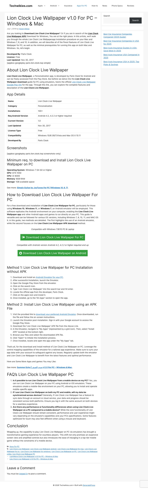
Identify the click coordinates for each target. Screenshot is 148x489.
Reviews (130, 6)
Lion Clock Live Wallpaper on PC (64, 451)
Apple (40, 6)
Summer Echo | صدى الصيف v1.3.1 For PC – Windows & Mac (44, 367)
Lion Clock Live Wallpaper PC (23, 454)
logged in (23, 474)
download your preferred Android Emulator (56, 314)
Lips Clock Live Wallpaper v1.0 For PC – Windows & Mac (31, 459)
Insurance (68, 6)
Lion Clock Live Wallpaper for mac (70, 449)
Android (53, 6)
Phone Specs (117, 6)
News (104, 6)
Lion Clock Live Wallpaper (19, 449)
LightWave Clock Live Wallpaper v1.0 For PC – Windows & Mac (34, 456)
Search (106, 16)
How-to (95, 6)
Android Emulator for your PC (49, 277)
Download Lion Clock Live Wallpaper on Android (54, 253)
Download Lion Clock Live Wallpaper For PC (54, 237)
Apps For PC (82, 6)
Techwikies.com (20, 6)
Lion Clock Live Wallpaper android (43, 449)
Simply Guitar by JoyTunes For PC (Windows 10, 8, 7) (42, 188)
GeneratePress (89, 485)
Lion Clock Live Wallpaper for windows (36, 451)
